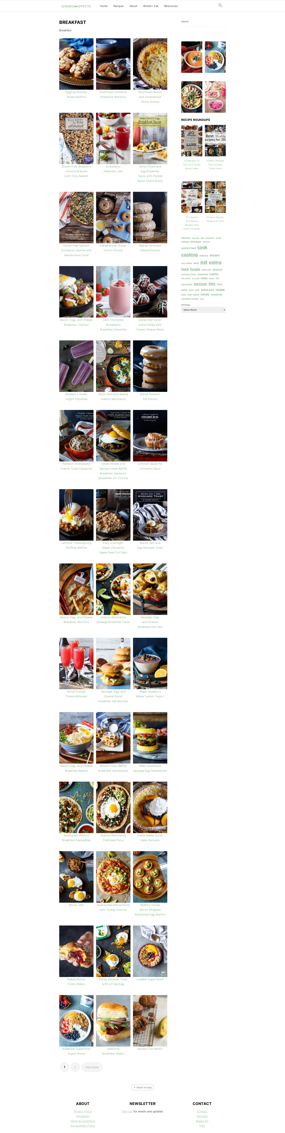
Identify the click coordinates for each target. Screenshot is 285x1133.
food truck (206, 270)
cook (202, 247)
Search (185, 21)
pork (197, 290)
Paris (220, 284)
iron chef (195, 278)
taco (190, 294)
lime (217, 278)
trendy (205, 294)
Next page (92, 1066)
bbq (202, 238)
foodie (195, 269)
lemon (211, 278)
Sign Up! (127, 1111)
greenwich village (188, 274)
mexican (200, 284)
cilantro (206, 242)
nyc (212, 283)
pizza (191, 290)
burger (218, 238)
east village (186, 263)
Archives (185, 305)
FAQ (202, 1125)
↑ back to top (142, 1087)
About (133, 6)
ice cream (185, 278)
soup (183, 294)
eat (204, 262)
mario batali (186, 284)
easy (196, 262)
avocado (195, 238)
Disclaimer (83, 1116)
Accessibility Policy (82, 1125)
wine (202, 299)
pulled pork (207, 289)
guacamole (202, 274)
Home (103, 6)
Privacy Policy (83, 1111)
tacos (196, 294)
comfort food (188, 248)
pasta (184, 290)
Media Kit (202, 1121)
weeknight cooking (190, 299)
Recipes (118, 6)
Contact (202, 1111)
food (185, 269)
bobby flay (209, 238)
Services (202, 1116)
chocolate (195, 241)
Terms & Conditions (82, 1121)
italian (204, 278)
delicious (203, 255)
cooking (189, 254)
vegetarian (216, 294)
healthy (214, 274)
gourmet (218, 269)
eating (215, 262)
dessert (215, 255)
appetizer (186, 238)
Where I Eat (150, 6)
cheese (185, 241)
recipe (220, 289)
